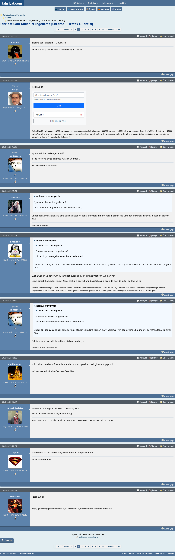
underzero (15, 155)
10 (103, 29)
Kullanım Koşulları (144, 553)
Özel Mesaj (168, 36)
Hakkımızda (159, 553)
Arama (117, 9)
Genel (8, 17)
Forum (62, 9)
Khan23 (15, 42)
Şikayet (154, 36)
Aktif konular (77, 9)
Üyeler (92, 9)
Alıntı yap (168, 74)
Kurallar (105, 9)
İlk (58, 29)
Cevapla (8, 540)
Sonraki (110, 29)
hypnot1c (15, 241)
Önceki (65, 29)
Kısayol (143, 36)
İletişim (170, 553)
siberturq (15, 496)
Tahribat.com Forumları (14, 14)
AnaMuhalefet (15, 408)
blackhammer (15, 364)
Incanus (15, 197)
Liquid (15, 452)
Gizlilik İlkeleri (128, 553)
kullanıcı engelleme (88, 537)
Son (118, 29)
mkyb (15, 89)
